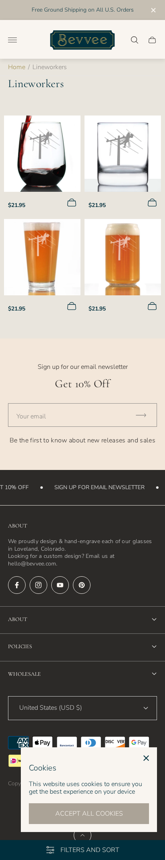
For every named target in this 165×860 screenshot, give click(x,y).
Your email (31, 416)
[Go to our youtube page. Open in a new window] (60, 585)
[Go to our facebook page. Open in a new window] (17, 585)
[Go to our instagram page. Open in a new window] (38, 585)
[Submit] (144, 415)
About (17, 619)
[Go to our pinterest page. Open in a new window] (82, 585)
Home (16, 67)
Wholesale (24, 674)
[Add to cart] (71, 202)
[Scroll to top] (82, 835)
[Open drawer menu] (12, 40)
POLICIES (20, 646)
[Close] (146, 758)
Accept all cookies (89, 813)
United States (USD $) (50, 707)
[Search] (134, 40)
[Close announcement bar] (153, 10)
